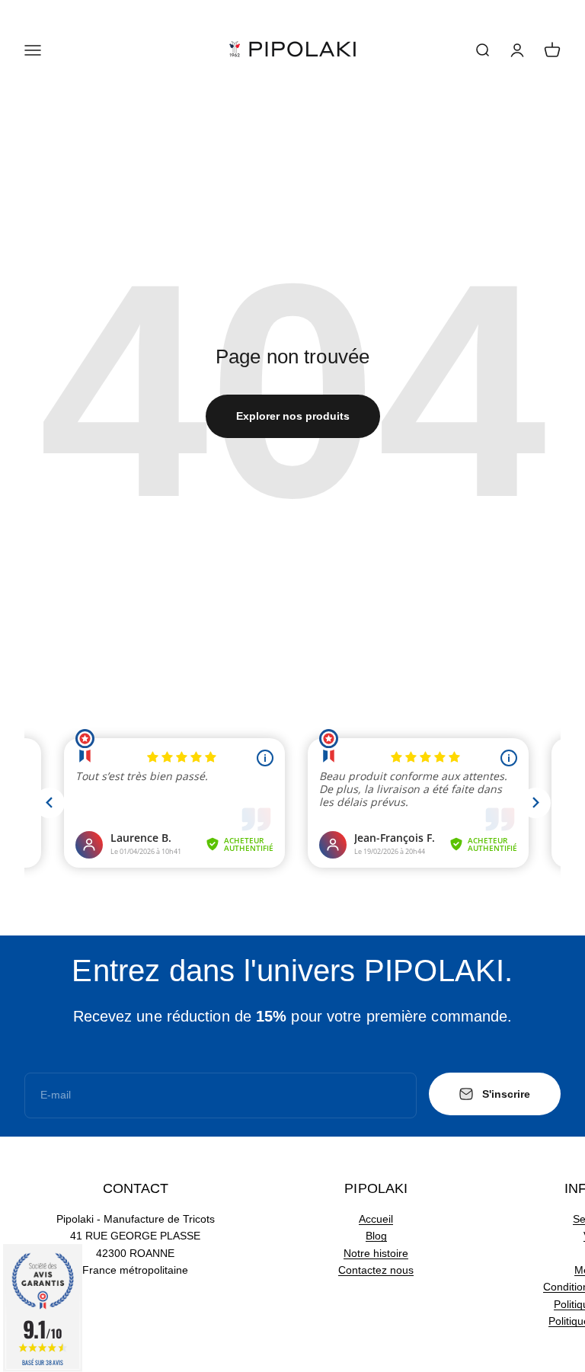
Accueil (376, 1219)
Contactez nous (376, 1270)
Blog (376, 1236)
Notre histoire (376, 1253)
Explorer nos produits (293, 416)
